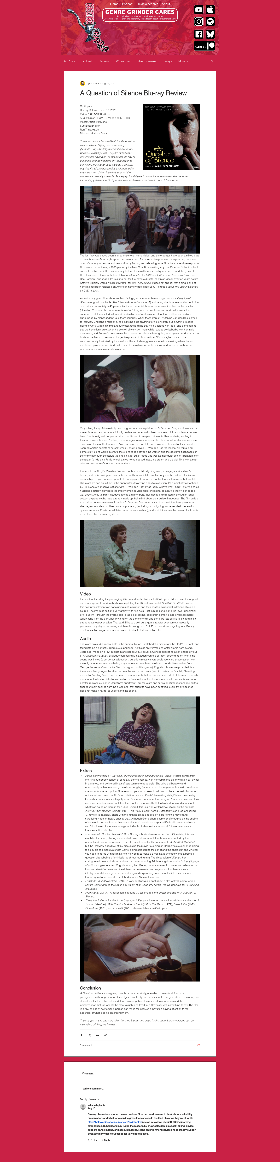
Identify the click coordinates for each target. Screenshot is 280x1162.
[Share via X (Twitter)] (89, 1035)
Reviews (104, 61)
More (181, 61)
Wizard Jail (123, 61)
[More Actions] (198, 1107)
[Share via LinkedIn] (97, 1035)
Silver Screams (146, 61)
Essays (167, 61)
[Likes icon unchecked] (90, 1140)
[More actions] (198, 83)
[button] (212, 61)
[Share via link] (105, 1035)
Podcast (87, 61)
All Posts (69, 61)
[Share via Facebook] (81, 1035)
